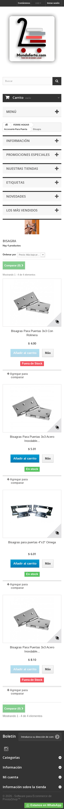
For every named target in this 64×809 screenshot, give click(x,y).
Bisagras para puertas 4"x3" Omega (32, 542)
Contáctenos (24, 3)
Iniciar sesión (53, 3)
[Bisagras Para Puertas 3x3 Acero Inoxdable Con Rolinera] (32, 408)
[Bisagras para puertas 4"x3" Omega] (32, 514)
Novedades (16, 196)
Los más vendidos (22, 210)
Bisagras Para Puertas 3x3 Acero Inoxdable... (32, 439)
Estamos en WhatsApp (45, 805)
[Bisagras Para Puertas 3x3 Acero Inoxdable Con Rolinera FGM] (32, 619)
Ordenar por (9, 254)
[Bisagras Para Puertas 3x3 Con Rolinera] (32, 302)
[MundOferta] (32, 38)
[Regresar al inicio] (6, 125)
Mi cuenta (10, 777)
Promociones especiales (28, 154)
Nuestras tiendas (22, 168)
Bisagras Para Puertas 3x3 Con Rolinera (32, 333)
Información (18, 141)
